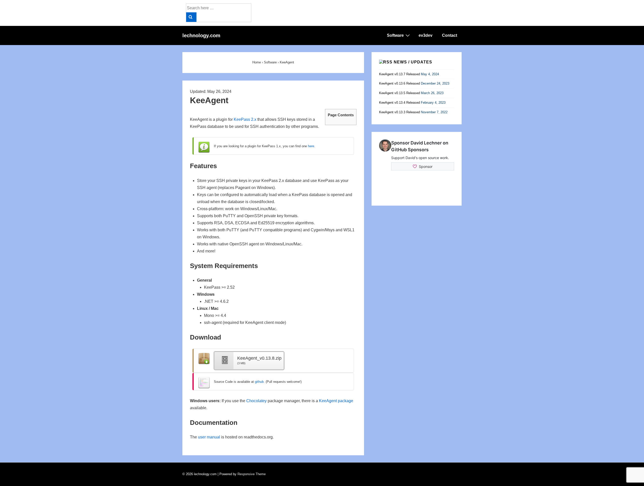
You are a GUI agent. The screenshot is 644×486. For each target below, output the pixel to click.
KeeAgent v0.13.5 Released (399, 93)
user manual (209, 437)
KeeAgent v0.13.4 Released (399, 102)
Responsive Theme (251, 474)
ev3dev (425, 35)
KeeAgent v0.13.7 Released (399, 74)
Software (395, 35)
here (311, 146)
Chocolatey (256, 401)
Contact (449, 35)
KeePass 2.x (245, 119)
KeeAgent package (336, 401)
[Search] (191, 17)
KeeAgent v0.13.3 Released (399, 112)
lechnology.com (201, 35)
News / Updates (413, 62)
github (259, 382)
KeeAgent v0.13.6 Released (399, 83)
